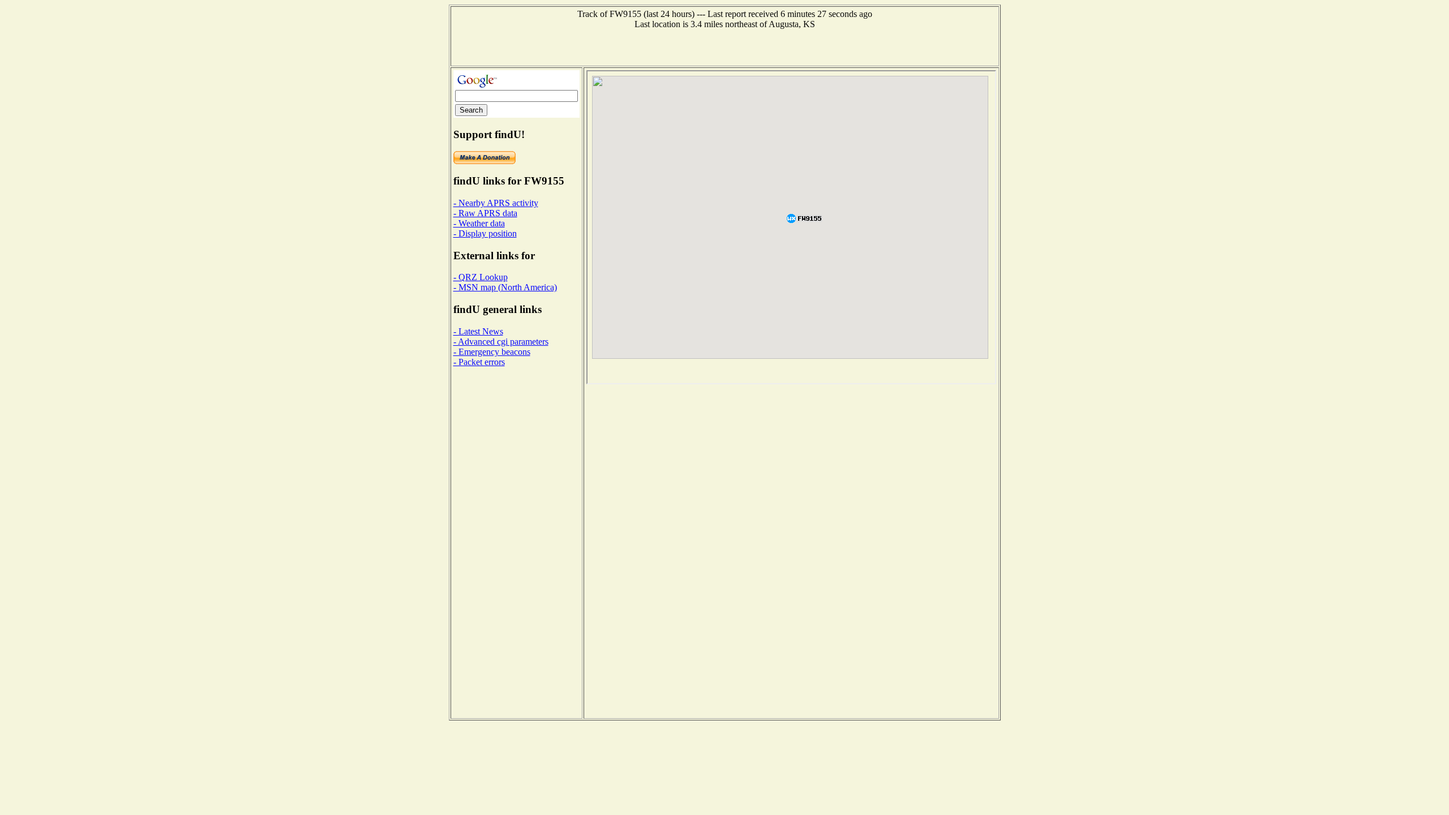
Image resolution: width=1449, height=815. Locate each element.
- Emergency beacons (491, 352)
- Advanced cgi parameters (500, 341)
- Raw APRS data (485, 213)
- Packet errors (479, 362)
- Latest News (478, 331)
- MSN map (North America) (505, 287)
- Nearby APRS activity (495, 203)
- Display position (485, 233)
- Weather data (479, 223)
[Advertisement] (724, 46)
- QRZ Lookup (480, 277)
